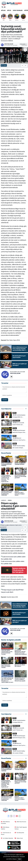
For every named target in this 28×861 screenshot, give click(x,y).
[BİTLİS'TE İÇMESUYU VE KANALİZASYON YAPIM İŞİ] (7, 459)
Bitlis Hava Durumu (21, 821)
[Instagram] (14, 816)
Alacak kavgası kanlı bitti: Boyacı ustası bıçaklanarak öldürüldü (19, 431)
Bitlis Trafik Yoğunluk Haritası (21, 828)
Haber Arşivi (20, 838)
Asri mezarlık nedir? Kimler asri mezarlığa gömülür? (18, 424)
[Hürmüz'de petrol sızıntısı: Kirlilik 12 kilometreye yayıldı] (21, 673)
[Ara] (2, 7)
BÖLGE (3, 10)
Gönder (4, 399)
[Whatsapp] (19, 816)
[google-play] (14, 848)
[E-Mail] (11, 377)
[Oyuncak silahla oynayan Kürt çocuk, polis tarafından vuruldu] (7, 645)
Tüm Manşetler (20, 832)
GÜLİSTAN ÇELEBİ (15, 373)
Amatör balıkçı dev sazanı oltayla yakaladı (19, 447)
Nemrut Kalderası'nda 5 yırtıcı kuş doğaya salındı (19, 439)
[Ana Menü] (4, 7)
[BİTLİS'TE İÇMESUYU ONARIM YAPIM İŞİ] (21, 459)
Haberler (3, 500)
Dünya (10, 500)
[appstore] (14, 843)
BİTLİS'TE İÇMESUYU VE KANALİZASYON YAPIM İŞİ (6, 464)
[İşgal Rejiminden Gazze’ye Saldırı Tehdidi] (7, 660)
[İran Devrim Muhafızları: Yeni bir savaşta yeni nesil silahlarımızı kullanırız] (21, 645)
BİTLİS (9, 10)
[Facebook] (8, 816)
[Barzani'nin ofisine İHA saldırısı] (21, 660)
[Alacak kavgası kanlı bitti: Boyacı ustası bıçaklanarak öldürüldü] (7, 487)
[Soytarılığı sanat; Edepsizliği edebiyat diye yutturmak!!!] (14, 55)
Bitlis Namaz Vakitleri (5, 828)
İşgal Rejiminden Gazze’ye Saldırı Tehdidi (5, 666)
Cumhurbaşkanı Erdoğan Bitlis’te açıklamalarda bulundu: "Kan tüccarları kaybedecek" (19, 416)
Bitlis (14, 412)
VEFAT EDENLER (17, 10)
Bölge (14, 428)
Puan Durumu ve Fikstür (6, 833)
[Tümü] (26, 408)
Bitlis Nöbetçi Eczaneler (5, 822)
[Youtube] (17, 816)
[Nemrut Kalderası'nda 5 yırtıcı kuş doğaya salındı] (21, 487)
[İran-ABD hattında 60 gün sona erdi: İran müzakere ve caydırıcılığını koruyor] (7, 673)
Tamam (19, 859)
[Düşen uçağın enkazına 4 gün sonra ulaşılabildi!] (14, 526)
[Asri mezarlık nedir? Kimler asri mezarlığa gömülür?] (21, 471)
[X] (11, 816)
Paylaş (4, 65)
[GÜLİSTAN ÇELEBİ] (5, 374)
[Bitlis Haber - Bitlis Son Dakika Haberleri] (11, 3)
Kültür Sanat (16, 420)
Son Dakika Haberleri (8, 838)
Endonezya (4, 534)
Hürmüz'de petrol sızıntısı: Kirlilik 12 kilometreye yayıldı (20, 679)
